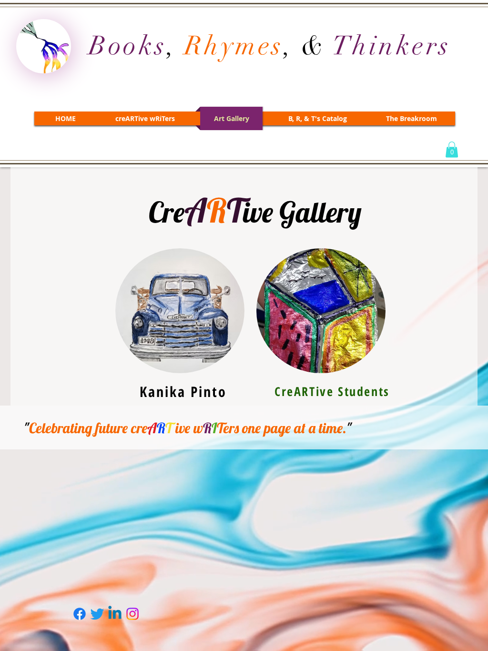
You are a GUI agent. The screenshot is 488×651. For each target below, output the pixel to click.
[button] (451, 149)
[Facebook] (79, 614)
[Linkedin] (115, 614)
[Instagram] (132, 614)
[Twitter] (97, 614)
